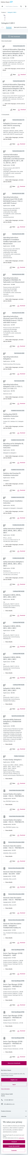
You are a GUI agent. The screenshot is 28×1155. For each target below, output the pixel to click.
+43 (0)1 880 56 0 (8, 1100)
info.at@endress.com (9, 1104)
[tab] (9, 27)
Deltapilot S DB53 (12, 12)
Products (3, 12)
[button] (14, 1080)
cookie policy (21, 1138)
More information (5, 1089)
